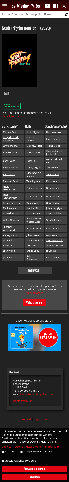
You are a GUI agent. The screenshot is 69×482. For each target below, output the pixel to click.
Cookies (6, 446)
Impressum (41, 419)
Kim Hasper (52, 181)
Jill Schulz (51, 250)
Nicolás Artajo (53, 132)
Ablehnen (35, 477)
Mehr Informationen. (14, 116)
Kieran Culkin (10, 152)
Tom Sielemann (54, 220)
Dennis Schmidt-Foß (54, 161)
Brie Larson (9, 174)
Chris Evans (9, 160)
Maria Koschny (54, 139)
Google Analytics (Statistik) (39, 451)
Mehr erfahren (34, 292)
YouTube (10, 451)
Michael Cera (9, 132)
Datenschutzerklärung (28, 446)
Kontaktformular (23, 400)
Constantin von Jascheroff (54, 152)
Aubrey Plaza (10, 235)
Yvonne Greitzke (54, 245)
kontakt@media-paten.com (36, 394)
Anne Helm (52, 167)
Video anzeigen (34, 302)
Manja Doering (54, 235)
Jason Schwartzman (10, 188)
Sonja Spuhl (52, 174)
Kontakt (26, 419)
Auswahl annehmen (34, 469)
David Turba (52, 203)
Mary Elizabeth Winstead (11, 139)
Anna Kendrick (10, 167)
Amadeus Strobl (54, 240)
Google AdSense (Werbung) (21, 460)
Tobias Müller (53, 145)
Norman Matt (53, 187)
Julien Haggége (54, 208)
